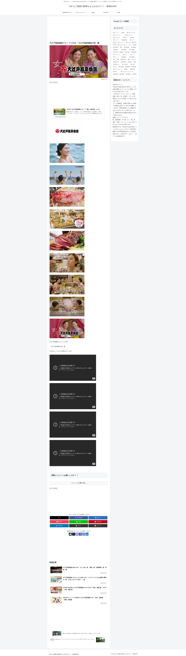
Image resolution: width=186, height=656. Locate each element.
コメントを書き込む (78, 483)
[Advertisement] (79, 29)
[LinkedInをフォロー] (87, 534)
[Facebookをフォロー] (80, 534)
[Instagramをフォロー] (83, 534)
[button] (78, 525)
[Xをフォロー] (73, 534)
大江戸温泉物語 (54, 82)
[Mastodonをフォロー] (76, 534)
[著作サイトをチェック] (70, 534)
